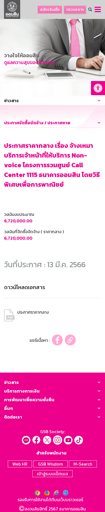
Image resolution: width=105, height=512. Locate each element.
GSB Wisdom (50, 464)
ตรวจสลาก (75, 9)
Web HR (19, 464)
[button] (98, 88)
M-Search (83, 464)
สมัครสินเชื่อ (50, 9)
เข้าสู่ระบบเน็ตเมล (52, 473)
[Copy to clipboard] (70, 340)
